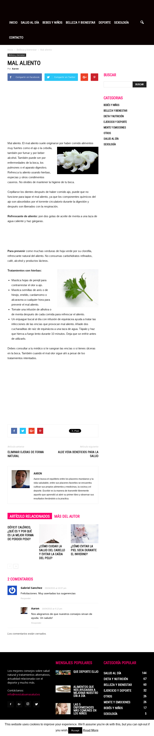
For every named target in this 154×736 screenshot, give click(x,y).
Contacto (16, 37)
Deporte (105, 22)
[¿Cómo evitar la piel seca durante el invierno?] (84, 533)
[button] (141, 22)
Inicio (13, 22)
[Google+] (19, 704)
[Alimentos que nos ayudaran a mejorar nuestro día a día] (63, 688)
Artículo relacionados (30, 516)
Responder (26, 598)
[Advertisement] (53, 113)
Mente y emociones (115, 127)
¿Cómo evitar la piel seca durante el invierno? (84, 550)
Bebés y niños (111, 105)
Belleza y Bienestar (80, 22)
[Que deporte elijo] (63, 672)
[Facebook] (11, 704)
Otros (107, 133)
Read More (90, 730)
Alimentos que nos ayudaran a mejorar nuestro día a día (85, 691)
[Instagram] (28, 704)
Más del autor (67, 516)
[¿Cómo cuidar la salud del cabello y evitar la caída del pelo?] (53, 533)
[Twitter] (36, 704)
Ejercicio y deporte (115, 121)
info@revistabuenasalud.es (24, 694)
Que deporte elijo (85, 671)
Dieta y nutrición (114, 116)
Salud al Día (30, 22)
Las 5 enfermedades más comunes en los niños (84, 709)
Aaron (15, 68)
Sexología (121, 22)
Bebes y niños (52, 22)
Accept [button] (75, 730)
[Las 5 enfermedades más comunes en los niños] (63, 708)
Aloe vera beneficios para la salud (78, 454)
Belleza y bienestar (17, 55)
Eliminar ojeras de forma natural (26, 454)
